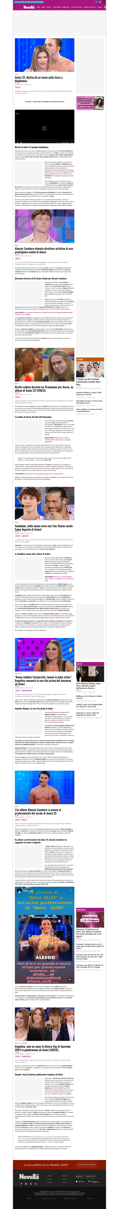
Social (48, 7)
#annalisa (49, 1140)
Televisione (57, 7)
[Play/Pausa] (17, 142)
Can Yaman (25, 536)
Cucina (99, 7)
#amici (51, 1138)
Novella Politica (90, 7)
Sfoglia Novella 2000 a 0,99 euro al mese (29, 2)
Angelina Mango (27, 690)
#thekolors (21, 1142)
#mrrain (54, 1140)
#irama (68, 1140)
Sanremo (24, 1043)
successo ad (58, 720)
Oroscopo (81, 909)
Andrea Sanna (19, 533)
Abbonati (79, 1176)
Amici (55, 610)
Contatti (29, 1198)
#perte (65, 458)
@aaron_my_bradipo (24, 458)
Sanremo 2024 (26, 1056)
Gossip (65, 1179)
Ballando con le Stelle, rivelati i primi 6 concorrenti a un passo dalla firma (58, 440)
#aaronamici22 (58, 458)
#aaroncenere (43, 458)
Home (38, 7)
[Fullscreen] (71, 142)
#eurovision (21, 1140)
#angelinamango (37, 1138)
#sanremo (66, 1138)
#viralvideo (42, 1140)
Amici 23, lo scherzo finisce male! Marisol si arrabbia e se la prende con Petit (59, 578)
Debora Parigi (19, 256)
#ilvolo (43, 1142)
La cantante (49, 733)
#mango (31, 1140)
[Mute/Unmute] (21, 142)
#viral (36, 1140)
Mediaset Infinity (66, 205)
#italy (27, 1140)
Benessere (65, 7)
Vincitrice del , (57, 712)
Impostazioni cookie (69, 1198)
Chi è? (79, 664)
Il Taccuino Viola (76, 7)
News (43, 7)
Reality (17, 673)
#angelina (45, 1138)
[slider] (26, 142)
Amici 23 (24, 819)
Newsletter (90, 1176)
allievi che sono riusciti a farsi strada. (57, 618)
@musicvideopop (23, 1136)
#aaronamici (35, 458)
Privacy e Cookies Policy (49, 1198)
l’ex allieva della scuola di (57, 1089)
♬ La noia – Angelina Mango (55, 1142)
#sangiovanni (61, 1140)
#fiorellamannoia (35, 1142)
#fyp (69, 458)
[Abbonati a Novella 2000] (90, 103)
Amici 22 (17, 87)
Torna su (90, 1198)
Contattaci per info (86, 1165)
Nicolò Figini (19, 84)
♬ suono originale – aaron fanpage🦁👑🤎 (37, 460)
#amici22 (50, 458)
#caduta (20, 460)
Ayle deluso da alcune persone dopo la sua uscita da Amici (43, 474)
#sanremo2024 (58, 1138)
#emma (27, 1142)
